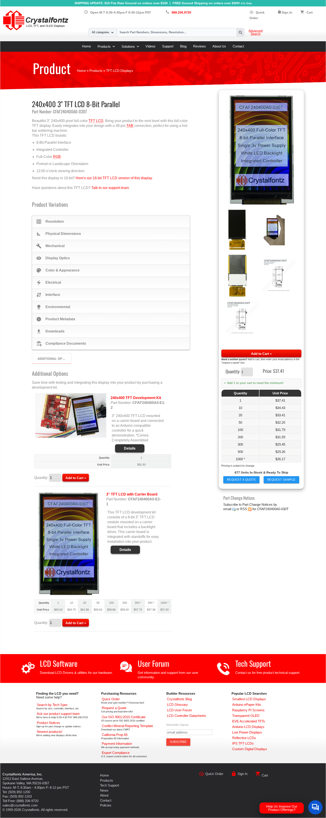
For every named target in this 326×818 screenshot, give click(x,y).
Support (167, 46)
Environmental (53, 307)
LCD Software (58, 663)
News (104, 790)
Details (130, 448)
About (104, 795)
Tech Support (253, 663)
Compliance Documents (61, 343)
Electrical (48, 282)
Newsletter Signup (177, 724)
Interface (48, 294)
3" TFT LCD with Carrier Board (131, 494)
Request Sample (281, 479)
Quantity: (233, 371)
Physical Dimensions (58, 233)
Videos (150, 46)
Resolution (50, 221)
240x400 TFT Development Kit (136, 398)
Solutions (128, 46)
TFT (91, 121)
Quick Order (214, 774)
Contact (238, 46)
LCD (99, 121)
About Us (219, 46)
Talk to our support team (110, 188)
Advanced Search (256, 32)
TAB (129, 126)
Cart (309, 12)
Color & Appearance (58, 270)
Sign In (287, 12)
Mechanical (50, 246)
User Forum (153, 663)
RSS (243, 509)
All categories (100, 32)
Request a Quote (241, 479)
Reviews (199, 46)
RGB (57, 157)
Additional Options (54, 358)
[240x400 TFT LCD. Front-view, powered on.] (261, 150)
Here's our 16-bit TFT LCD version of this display (114, 178)
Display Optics (53, 258)
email (227, 509)
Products (104, 46)
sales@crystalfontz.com (20, 805)
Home (86, 46)
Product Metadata (55, 319)
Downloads (50, 331)
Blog (183, 46)
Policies (105, 805)
